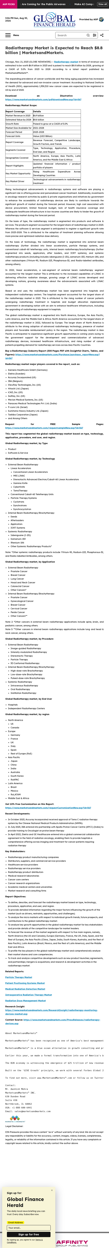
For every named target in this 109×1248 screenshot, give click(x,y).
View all (102, 4)
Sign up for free (28, 1234)
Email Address (15, 1222)
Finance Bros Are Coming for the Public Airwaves (35, 4)
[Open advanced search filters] (94, 35)
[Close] (52, 1190)
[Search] (88, 35)
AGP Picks (9, 4)
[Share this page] (102, 35)
